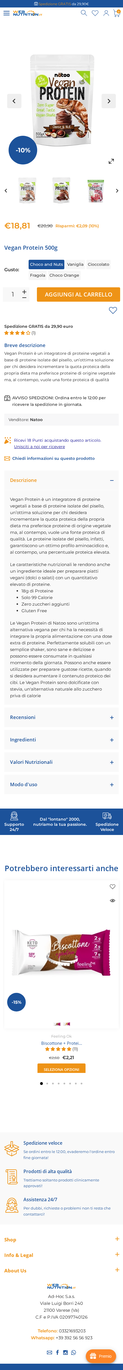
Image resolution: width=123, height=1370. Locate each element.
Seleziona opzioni (61, 1069)
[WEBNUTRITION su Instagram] (65, 1352)
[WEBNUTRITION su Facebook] (57, 1352)
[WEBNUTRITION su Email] (49, 1352)
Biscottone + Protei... (61, 1043)
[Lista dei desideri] (95, 13)
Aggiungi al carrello (78, 294)
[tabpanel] (61, 978)
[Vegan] (27, 191)
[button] (17, 333)
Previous (14, 101)
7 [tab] (76, 1083)
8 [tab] (81, 1083)
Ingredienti (23, 739)
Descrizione (23, 480)
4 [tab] (58, 1083)
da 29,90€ (64, 4)
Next (109, 101)
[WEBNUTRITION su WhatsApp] (74, 1352)
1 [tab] (41, 1083)
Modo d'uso (23, 784)
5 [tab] (64, 1083)
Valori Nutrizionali (31, 762)
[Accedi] (106, 13)
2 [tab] (47, 1083)
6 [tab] (70, 1083)
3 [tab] (53, 1083)
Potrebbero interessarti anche (61, 868)
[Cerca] (84, 13)
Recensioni (22, 717)
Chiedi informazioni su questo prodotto (53, 458)
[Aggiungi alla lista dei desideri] (113, 310)
